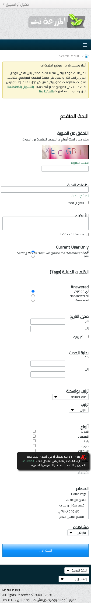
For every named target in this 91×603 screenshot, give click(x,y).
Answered (80, 285)
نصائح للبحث (80, 195)
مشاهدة (81, 526)
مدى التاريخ (79, 314)
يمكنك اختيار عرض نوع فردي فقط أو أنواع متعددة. (61, 470)
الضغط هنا (28, 460)
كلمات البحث (78, 183)
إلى (87, 328)
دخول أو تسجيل (17, 4)
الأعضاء (82, 214)
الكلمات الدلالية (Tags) (69, 270)
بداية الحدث (79, 351)
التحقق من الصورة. (72, 132)
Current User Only (55, 245)
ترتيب (85, 403)
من (86, 321)
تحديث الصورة (80, 162)
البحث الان (45, 550)
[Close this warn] (83, 457)
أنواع (84, 425)
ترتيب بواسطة (77, 389)
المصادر (82, 487)
